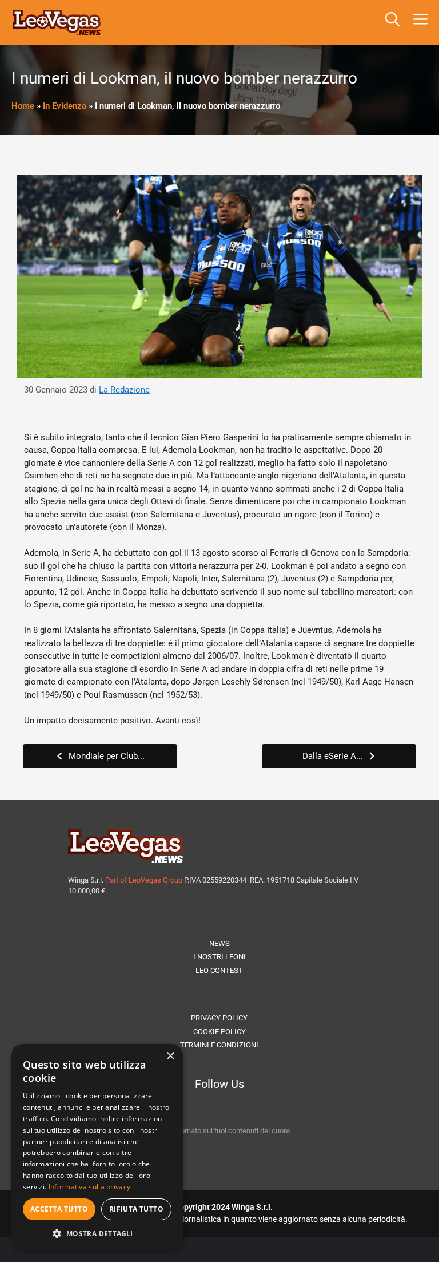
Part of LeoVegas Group (143, 880)
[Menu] (422, 22)
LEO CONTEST (219, 970)
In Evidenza (64, 106)
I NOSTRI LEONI (219, 956)
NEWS (219, 943)
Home (22, 106)
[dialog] (97, 1147)
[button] (392, 22)
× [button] (170, 1056)
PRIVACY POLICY (219, 1018)
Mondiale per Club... (107, 756)
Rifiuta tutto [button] (136, 1209)
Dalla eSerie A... (332, 756)
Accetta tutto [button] (59, 1209)
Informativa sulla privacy (90, 1187)
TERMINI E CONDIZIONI (219, 1045)
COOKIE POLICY (219, 1031)
